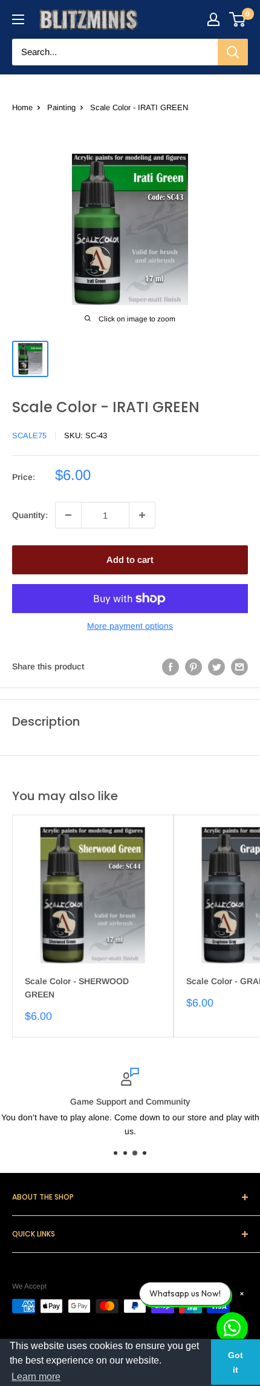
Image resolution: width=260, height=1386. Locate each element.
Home (22, 107)
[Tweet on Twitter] (216, 666)
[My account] (213, 19)
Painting (61, 107)
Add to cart (130, 559)
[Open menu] (18, 19)
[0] (237, 19)
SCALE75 (29, 435)
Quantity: (30, 515)
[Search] (233, 52)
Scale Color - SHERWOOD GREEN (77, 987)
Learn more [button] (35, 1376)
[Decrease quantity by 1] (68, 515)
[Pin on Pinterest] (193, 666)
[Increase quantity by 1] (142, 515)
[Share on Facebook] (170, 666)
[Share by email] (239, 666)
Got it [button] (235, 1362)
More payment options (130, 626)
